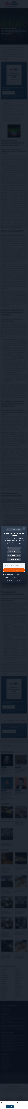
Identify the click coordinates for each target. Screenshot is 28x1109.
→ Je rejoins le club (14, 570)
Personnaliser (19, 1106)
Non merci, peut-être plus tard (14, 580)
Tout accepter (10, 1106)
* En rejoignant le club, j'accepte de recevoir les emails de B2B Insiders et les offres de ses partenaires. (14, 576)
